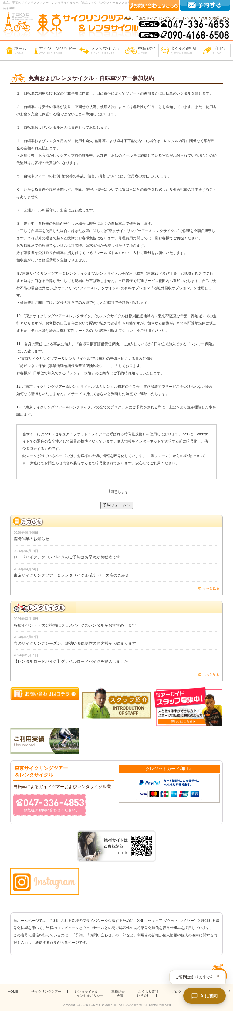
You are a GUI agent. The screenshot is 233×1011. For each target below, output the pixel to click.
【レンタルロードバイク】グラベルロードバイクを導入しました (71, 661)
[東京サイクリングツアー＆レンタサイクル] (70, 24)
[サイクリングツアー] (55, 50)
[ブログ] (214, 50)
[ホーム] (16, 50)
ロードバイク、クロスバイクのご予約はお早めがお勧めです (67, 557)
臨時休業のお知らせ (31, 539)
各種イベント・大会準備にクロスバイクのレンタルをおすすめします (75, 625)
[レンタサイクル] (99, 50)
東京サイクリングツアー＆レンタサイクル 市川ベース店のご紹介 (71, 575)
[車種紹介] (139, 50)
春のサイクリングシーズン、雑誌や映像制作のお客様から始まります (75, 643)
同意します (119, 492)
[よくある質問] (178, 50)
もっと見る (211, 588)
